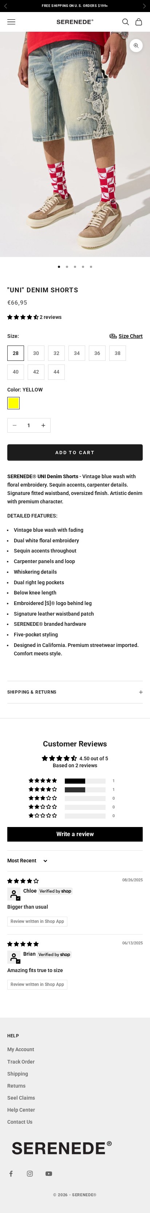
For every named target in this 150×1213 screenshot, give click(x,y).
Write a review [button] (75, 834)
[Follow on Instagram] (29, 1173)
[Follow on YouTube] (48, 1173)
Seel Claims (21, 1098)
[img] (23, 881)
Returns (16, 1086)
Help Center (21, 1110)
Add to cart (75, 452)
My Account (20, 1049)
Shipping (17, 1074)
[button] (23, 317)
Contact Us (19, 1122)
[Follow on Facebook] (11, 1173)
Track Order (21, 1062)
